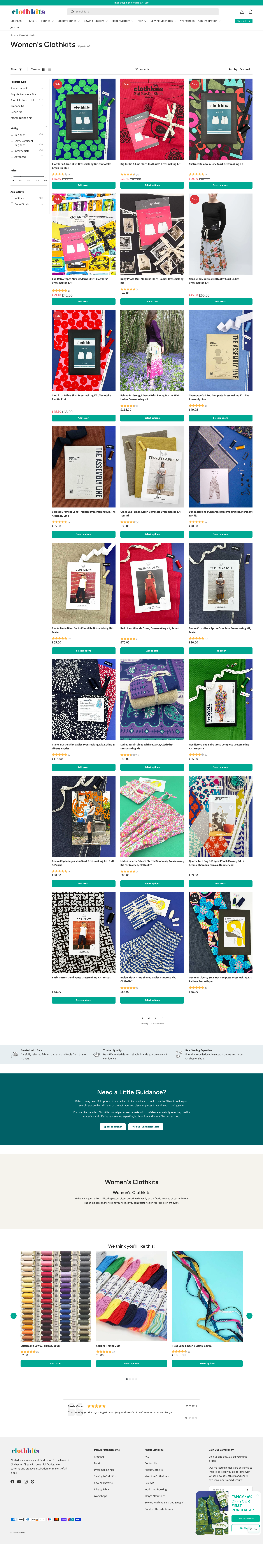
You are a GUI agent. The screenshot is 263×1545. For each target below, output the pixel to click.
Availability (17, 192)
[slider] (12, 176)
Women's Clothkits (27, 35)
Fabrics (45, 21)
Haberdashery (121, 21)
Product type (18, 82)
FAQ (147, 1457)
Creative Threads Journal (159, 1509)
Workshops (187, 21)
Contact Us (151, 1463)
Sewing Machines (162, 21)
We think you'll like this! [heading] (131, 1246)
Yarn (140, 21)
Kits (31, 21)
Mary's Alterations (155, 1496)
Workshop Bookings (156, 1489)
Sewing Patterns (94, 21)
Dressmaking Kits (104, 1470)
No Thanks (245, 1528)
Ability (14, 129)
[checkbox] (28, 88)
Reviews (149, 1483)
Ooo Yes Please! (246, 1518)
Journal (15, 27)
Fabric (97, 1463)
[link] (131, 1411)
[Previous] (14, 1316)
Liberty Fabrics (67, 21)
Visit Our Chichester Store (145, 1126)
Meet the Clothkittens (157, 1476)
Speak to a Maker (113, 1126)
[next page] (162, 1018)
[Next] (249, 1316)
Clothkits (16, 21)
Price (13, 171)
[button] (250, 11)
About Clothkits (154, 1470)
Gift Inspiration (207, 21)
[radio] (43, 69)
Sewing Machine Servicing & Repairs (165, 1502)
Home (13, 35)
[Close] (257, 1495)
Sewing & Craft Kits (105, 1476)
